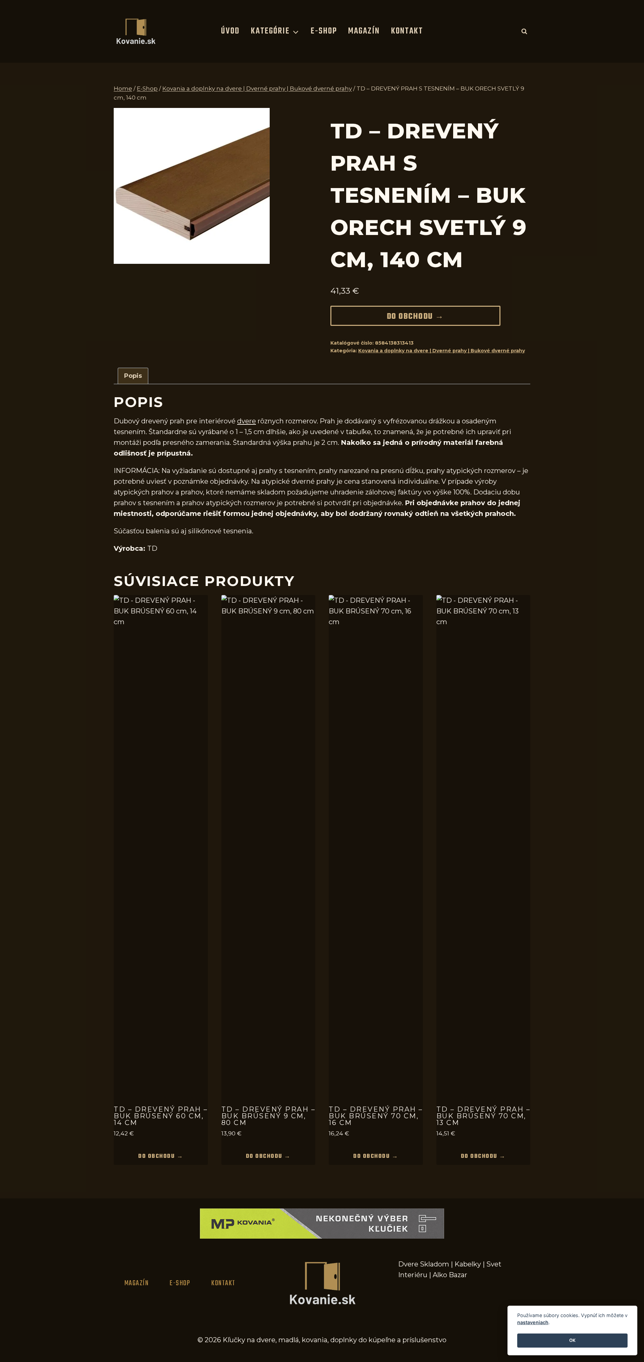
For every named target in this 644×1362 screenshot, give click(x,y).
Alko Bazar (450, 1275)
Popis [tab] (133, 375)
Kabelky (467, 1264)
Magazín (364, 31)
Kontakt (407, 31)
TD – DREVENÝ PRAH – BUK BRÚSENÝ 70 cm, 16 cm (376, 1116)
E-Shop (324, 31)
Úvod (230, 31)
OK (572, 1340)
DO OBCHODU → (415, 317)
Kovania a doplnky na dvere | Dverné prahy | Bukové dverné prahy (441, 351)
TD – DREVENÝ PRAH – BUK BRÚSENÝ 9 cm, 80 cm (268, 1116)
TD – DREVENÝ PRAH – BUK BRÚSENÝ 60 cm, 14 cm (161, 1116)
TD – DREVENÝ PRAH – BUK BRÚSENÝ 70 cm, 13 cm (483, 1116)
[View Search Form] (524, 31)
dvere (246, 421)
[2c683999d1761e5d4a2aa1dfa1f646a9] (192, 186)
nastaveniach (532, 1322)
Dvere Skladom (423, 1264)
